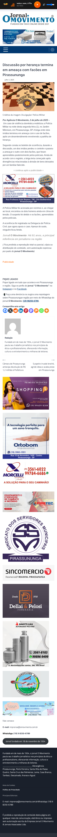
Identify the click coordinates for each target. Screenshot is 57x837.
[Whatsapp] (41, 310)
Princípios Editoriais (10, 795)
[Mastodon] (31, 310)
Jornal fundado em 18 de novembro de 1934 (25, 741)
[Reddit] (15, 310)
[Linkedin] (20, 310)
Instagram (7, 289)
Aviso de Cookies (9, 785)
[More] (46, 310)
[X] (10, 310)
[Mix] (36, 310)
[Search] (52, 50)
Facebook (22, 289)
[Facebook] (5, 310)
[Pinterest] (26, 310)
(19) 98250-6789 (31, 301)
